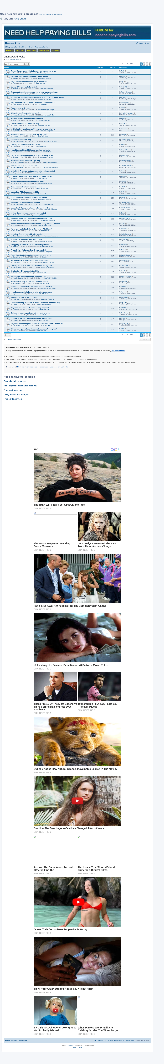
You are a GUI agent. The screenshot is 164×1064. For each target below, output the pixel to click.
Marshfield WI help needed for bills (25, 192)
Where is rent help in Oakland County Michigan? (30, 282)
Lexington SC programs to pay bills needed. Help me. (32, 208)
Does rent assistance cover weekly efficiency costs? (31, 176)
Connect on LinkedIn (59, 367)
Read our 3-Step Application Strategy (50, 14)
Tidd (14, 83)
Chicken (15, 183)
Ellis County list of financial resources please (29, 197)
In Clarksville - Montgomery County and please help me (33, 129)
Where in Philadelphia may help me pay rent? (29, 134)
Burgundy (16, 88)
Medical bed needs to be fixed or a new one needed (31, 287)
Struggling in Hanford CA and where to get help (30, 245)
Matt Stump (16, 315)
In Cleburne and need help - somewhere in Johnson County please (37, 97)
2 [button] (144, 64)
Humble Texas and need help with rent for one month (32, 318)
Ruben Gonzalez (18, 94)
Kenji (14, 173)
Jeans (15, 188)
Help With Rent (48, 94)
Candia (15, 178)
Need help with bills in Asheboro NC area (27, 182)
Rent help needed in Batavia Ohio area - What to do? (31, 229)
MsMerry (15, 241)
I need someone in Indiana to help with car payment (31, 292)
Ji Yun (15, 194)
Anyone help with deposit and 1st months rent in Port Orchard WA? (37, 324)
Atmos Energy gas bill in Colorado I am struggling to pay (34, 71)
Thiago (15, 125)
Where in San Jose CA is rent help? (25, 113)
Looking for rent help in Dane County (25, 145)
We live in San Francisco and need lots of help (29, 260)
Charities (44, 104)
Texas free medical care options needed (26, 187)
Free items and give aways (45, 109)
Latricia (15, 304)
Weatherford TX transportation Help (25, 271)
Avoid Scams (20, 18)
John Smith (16, 267)
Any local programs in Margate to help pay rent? (30, 308)
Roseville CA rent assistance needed (25, 203)
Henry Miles (16, 262)
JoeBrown (16, 299)
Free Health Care (42, 188)
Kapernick (16, 131)
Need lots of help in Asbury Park (24, 297)
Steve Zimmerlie (18, 209)
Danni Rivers (17, 104)
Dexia (14, 215)
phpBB (71, 1045)
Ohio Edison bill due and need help (25, 124)
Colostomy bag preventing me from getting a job (30, 313)
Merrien (15, 251)
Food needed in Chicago (20, 108)
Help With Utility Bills (43, 73)
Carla (14, 330)
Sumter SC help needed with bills (24, 87)
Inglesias (15, 294)
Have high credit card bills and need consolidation (31, 150)
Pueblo (15, 320)
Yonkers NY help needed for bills (24, 166)
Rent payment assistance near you (20, 386)
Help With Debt (40, 83)
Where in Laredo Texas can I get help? (26, 161)
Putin (14, 73)
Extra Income (46, 315)
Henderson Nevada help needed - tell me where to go (32, 155)
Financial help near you (15, 381)
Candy (15, 78)
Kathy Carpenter (18, 236)
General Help (42, 273)
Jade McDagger (18, 278)
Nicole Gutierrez (18, 162)
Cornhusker (16, 325)
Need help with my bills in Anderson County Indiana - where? (35, 224)
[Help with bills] (77, 32)
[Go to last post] (125, 71)
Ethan (14, 109)
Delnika (15, 273)
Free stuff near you (13, 399)
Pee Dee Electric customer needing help (27, 118)
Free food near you (13, 390)
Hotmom (15, 136)
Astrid (14, 120)
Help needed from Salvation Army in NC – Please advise (33, 103)
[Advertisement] (62, 7)
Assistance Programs (44, 78)
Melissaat (16, 283)
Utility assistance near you (16, 394)
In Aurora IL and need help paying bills (26, 239)
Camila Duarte (17, 257)
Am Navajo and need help (21, 139)
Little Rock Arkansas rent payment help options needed (33, 171)
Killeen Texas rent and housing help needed (28, 213)
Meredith (15, 246)
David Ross (16, 220)
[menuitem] (17, 43)
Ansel (14, 99)
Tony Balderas (17, 152)
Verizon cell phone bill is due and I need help (29, 276)
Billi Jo (15, 199)
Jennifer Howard (18, 141)
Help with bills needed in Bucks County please (29, 76)
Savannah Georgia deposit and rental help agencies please (34, 92)
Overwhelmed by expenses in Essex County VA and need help (35, 303)
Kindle (15, 146)
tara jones (16, 230)
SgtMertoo (16, 157)
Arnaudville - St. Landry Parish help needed (28, 250)
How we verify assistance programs (32, 367)
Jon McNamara (118, 351)
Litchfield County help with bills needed (27, 234)
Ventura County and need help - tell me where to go (31, 218)
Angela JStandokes (19, 115)
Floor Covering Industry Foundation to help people (31, 255)
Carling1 (15, 309)
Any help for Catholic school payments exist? (29, 82)
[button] (150, 64)
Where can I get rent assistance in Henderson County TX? (34, 329)
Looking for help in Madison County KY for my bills (31, 266)
